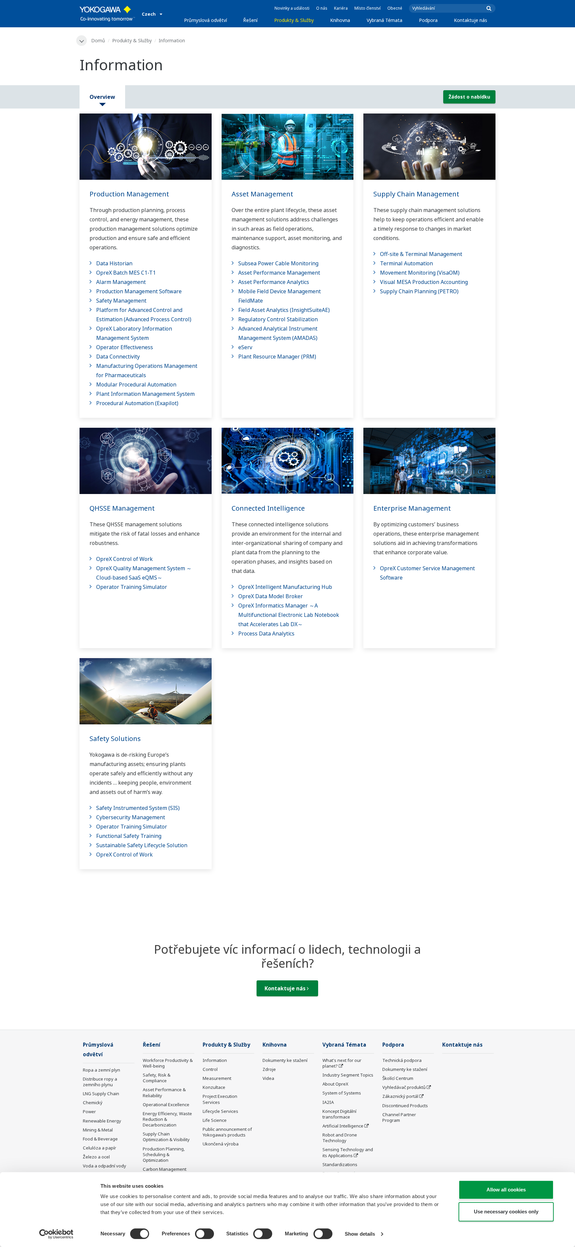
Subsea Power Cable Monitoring (278, 263)
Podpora (428, 20)
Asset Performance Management (279, 272)
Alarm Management (121, 282)
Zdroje (269, 1069)
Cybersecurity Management (130, 817)
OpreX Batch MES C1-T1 (126, 272)
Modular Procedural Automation (136, 384)
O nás (321, 8)
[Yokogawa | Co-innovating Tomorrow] (107, 14)
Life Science (215, 1120)
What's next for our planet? (341, 1063)
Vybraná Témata (384, 20)
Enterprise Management (412, 508)
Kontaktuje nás (470, 20)
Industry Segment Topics (347, 1075)
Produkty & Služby (294, 20)
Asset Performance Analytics (273, 282)
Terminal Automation (406, 263)
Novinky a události (292, 8)
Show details (360, 1234)
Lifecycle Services (220, 1111)
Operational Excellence (166, 1105)
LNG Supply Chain (101, 1094)
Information (215, 1060)
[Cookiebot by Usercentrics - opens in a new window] (56, 1234)
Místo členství (367, 8)
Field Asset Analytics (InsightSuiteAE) (284, 310)
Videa (268, 1078)
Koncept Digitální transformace (339, 1114)
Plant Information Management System (145, 393)
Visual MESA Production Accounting (424, 282)
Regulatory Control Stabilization (278, 319)
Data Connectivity (118, 356)
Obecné (394, 8)
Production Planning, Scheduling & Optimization (164, 1154)
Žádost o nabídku (469, 97)
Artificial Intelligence (342, 1126)
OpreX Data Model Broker (270, 596)
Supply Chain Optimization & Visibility (166, 1136)
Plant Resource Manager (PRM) (277, 356)
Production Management (129, 193)
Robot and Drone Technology (339, 1137)
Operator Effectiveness (124, 347)
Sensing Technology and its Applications (347, 1152)
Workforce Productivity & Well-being (168, 1063)
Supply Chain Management (416, 193)
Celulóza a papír (99, 1148)
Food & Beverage (100, 1139)
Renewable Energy (102, 1121)
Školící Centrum (397, 1078)
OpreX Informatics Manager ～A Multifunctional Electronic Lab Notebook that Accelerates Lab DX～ (288, 615)
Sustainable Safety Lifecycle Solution (141, 845)
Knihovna (340, 20)
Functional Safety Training (128, 836)
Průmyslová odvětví (205, 20)
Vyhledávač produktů (404, 1087)
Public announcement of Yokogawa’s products (227, 1132)
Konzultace (214, 1087)
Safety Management (121, 300)
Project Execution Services (220, 1099)
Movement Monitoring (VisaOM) (420, 272)
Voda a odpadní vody (104, 1166)
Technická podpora (402, 1060)
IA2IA (328, 1102)
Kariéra (341, 8)
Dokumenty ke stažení (285, 1060)
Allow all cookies (506, 1189)
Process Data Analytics (266, 633)
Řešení (250, 20)
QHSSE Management (122, 508)
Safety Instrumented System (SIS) (138, 808)
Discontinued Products (405, 1106)
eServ (245, 347)
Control (210, 1069)
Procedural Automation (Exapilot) (137, 403)
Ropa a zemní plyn (101, 1070)
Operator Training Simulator (131, 587)
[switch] (204, 1233)
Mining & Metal (98, 1130)
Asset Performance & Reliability (164, 1092)
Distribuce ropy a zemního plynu (100, 1082)
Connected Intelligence (268, 508)
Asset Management (262, 193)
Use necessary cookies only (506, 1211)
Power (89, 1112)
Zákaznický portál (400, 1096)
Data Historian (114, 263)
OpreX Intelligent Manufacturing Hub (285, 587)
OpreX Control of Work (124, 559)
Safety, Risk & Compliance (156, 1078)
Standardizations (339, 1164)
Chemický (92, 1103)
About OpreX (335, 1084)
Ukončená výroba (221, 1144)
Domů (98, 40)
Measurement (217, 1078)
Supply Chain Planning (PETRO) (419, 291)
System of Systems (341, 1093)
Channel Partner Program (399, 1117)
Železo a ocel (96, 1157)
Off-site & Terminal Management (421, 254)
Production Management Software (139, 291)
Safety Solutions (115, 738)
